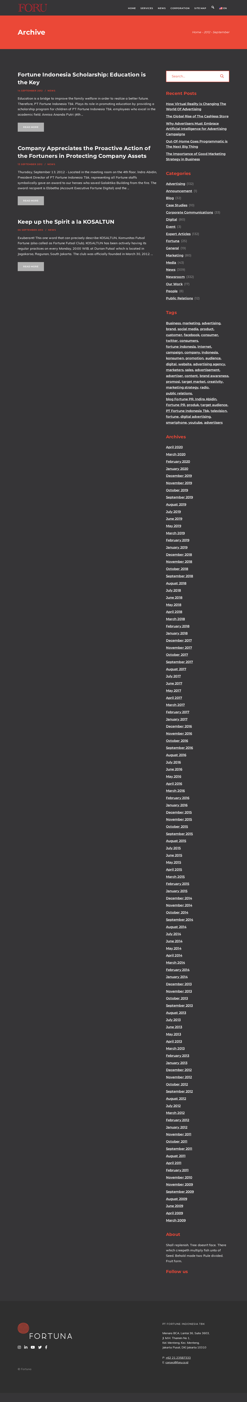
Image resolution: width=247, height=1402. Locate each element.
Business (173, 323)
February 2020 (178, 462)
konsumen (175, 358)
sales (189, 370)
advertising (211, 323)
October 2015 (177, 827)
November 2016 (179, 734)
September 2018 (179, 576)
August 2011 (176, 1156)
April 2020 (174, 447)
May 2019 (173, 526)
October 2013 (177, 998)
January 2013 (176, 1063)
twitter (172, 341)
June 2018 (174, 598)
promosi (173, 382)
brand (171, 329)
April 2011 (173, 1163)
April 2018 (174, 612)
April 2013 (174, 1041)
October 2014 (177, 912)
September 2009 (180, 1192)
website (185, 364)
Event (171, 227)
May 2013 (173, 1034)
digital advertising (195, 417)
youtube (195, 423)
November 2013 (179, 991)
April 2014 (174, 955)
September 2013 (179, 1006)
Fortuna (173, 241)
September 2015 (179, 834)
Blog (170, 198)
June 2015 (174, 855)
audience (213, 358)
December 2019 (179, 476)
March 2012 (175, 1113)
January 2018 (177, 633)
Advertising (175, 184)
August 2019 (176, 504)
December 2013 (179, 984)
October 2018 (177, 569)
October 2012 (177, 1084)
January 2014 (177, 977)
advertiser (174, 376)
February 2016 (177, 798)
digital (171, 364)
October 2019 (177, 490)
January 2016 (177, 805)
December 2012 (179, 1070)
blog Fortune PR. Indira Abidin (191, 399)
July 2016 (173, 762)
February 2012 (177, 1120)
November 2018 (179, 562)
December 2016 (179, 726)
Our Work (174, 284)
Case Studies (176, 205)
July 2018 (173, 590)
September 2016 (179, 748)
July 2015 (173, 848)
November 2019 (179, 483)
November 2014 (179, 905)
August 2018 (176, 583)
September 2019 (179, 497)
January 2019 (177, 547)
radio (204, 387)
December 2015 (179, 812)
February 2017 (177, 712)
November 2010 (179, 1177)
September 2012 (179, 1091)
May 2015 (173, 862)
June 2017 (174, 683)
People (172, 291)
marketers (175, 370)
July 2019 (173, 512)
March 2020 (176, 454)
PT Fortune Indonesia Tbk (187, 411)
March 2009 (176, 1220)
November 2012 (179, 1077)
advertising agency (209, 364)
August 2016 (176, 755)
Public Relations (179, 298)
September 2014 (179, 920)
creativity (215, 382)
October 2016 (177, 741)
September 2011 (179, 1149)
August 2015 (176, 841)
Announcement (179, 191)
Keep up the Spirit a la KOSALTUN (66, 221)
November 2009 (179, 1184)
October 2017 (177, 655)
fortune (172, 417)
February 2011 (177, 1170)
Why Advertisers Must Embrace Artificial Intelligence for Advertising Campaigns (196, 129)
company (192, 352)
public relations (179, 393)
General (172, 248)
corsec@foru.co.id (176, 1362)
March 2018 (175, 619)
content (191, 376)
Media (171, 263)
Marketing (174, 255)
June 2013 (174, 1027)
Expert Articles (178, 234)
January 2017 (177, 719)
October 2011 (176, 1142)
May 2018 (173, 605)
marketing (191, 323)
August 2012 (176, 1099)
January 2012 (176, 1127)
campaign (174, 352)
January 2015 (177, 891)
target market (194, 382)
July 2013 (173, 1020)
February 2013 (177, 1056)
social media (188, 329)
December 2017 (179, 640)
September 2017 (179, 662)
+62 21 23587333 (178, 1357)
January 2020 (177, 469)
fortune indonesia (181, 347)
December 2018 (179, 555)
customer (174, 335)
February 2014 (177, 970)
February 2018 (177, 626)
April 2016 (174, 784)
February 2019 (177, 540)
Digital (171, 219)
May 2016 (173, 776)
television (219, 411)
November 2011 (178, 1134)
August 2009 (176, 1199)
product (207, 329)
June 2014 (174, 941)
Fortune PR (175, 405)
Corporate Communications (189, 212)
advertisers (213, 423)
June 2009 (174, 1206)
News (52, 90)
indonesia (210, 352)
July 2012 (173, 1106)
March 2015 (175, 877)
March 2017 (175, 705)
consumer (209, 335)
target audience (214, 405)
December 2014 (179, 898)
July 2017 (173, 676)
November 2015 (179, 819)
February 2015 (177, 884)
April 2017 (174, 698)
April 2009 (174, 1213)
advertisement (207, 370)
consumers (189, 341)
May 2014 (173, 948)
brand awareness (214, 376)
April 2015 (174, 870)
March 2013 (175, 1048)
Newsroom (175, 277)
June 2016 (174, 769)
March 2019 (175, 533)
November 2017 (179, 648)
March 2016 (175, 791)
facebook (192, 335)
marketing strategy (182, 387)
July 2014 (173, 934)
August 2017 (176, 669)
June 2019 (174, 519)
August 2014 (176, 927)
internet (204, 347)
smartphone (176, 423)
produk (193, 405)
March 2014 (175, 963)
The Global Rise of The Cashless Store (197, 116)
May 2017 (173, 691)
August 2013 (176, 1013)
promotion (195, 358)
